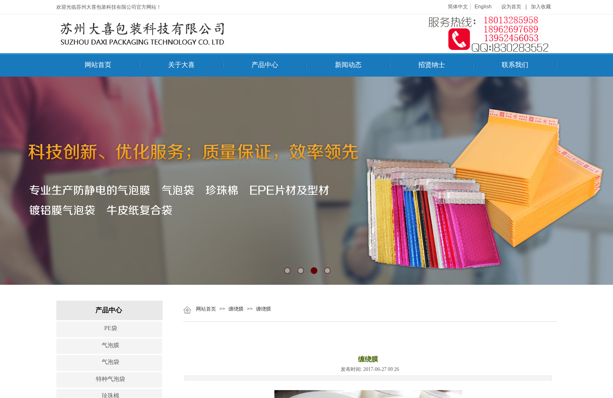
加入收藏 (541, 7)
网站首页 (98, 64)
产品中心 (264, 64)
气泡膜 (110, 345)
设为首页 (511, 7)
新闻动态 (348, 64)
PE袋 (110, 328)
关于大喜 (181, 64)
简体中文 (458, 7)
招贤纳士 (431, 64)
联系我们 (515, 64)
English (483, 7)
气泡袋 (110, 362)
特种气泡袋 (110, 379)
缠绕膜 (236, 309)
